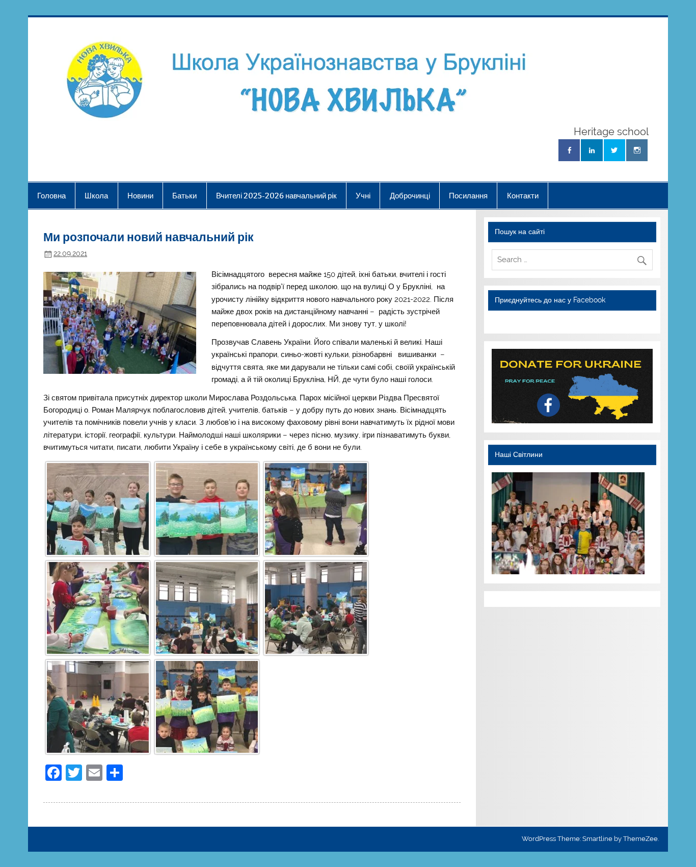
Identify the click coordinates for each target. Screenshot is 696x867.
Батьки (184, 195)
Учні (363, 195)
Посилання (468, 195)
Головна (51, 195)
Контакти (523, 195)
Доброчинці (410, 195)
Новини (140, 195)
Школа (96, 195)
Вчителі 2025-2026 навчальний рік (276, 195)
